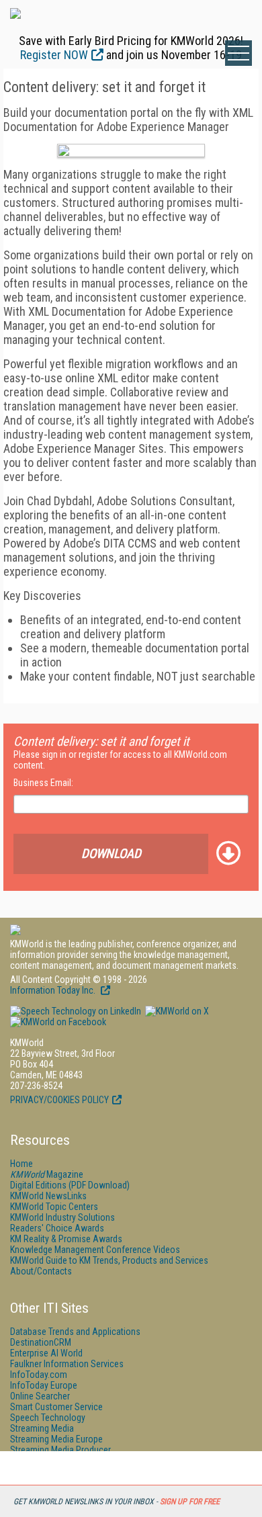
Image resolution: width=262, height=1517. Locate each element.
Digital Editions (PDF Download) (70, 1185)
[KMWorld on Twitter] (176, 1011)
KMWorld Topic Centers (54, 1206)
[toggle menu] (238, 53)
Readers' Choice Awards (57, 1228)
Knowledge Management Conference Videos (95, 1249)
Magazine (46, 1174)
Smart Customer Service (56, 1406)
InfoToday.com (38, 1374)
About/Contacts (41, 1271)
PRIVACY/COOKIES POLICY (59, 1099)
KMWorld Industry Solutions (62, 1217)
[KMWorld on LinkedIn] (75, 1011)
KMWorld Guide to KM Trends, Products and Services (109, 1260)
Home (21, 1163)
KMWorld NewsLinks (48, 1195)
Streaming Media (42, 1428)
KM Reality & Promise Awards (66, 1238)
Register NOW (54, 55)
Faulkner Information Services (67, 1363)
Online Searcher (40, 1396)
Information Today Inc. (53, 990)
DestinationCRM (40, 1342)
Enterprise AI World (46, 1353)
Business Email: (43, 782)
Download (111, 853)
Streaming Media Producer (60, 1449)
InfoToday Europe (43, 1385)
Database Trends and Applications (75, 1331)
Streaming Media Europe (56, 1439)
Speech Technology (47, 1417)
